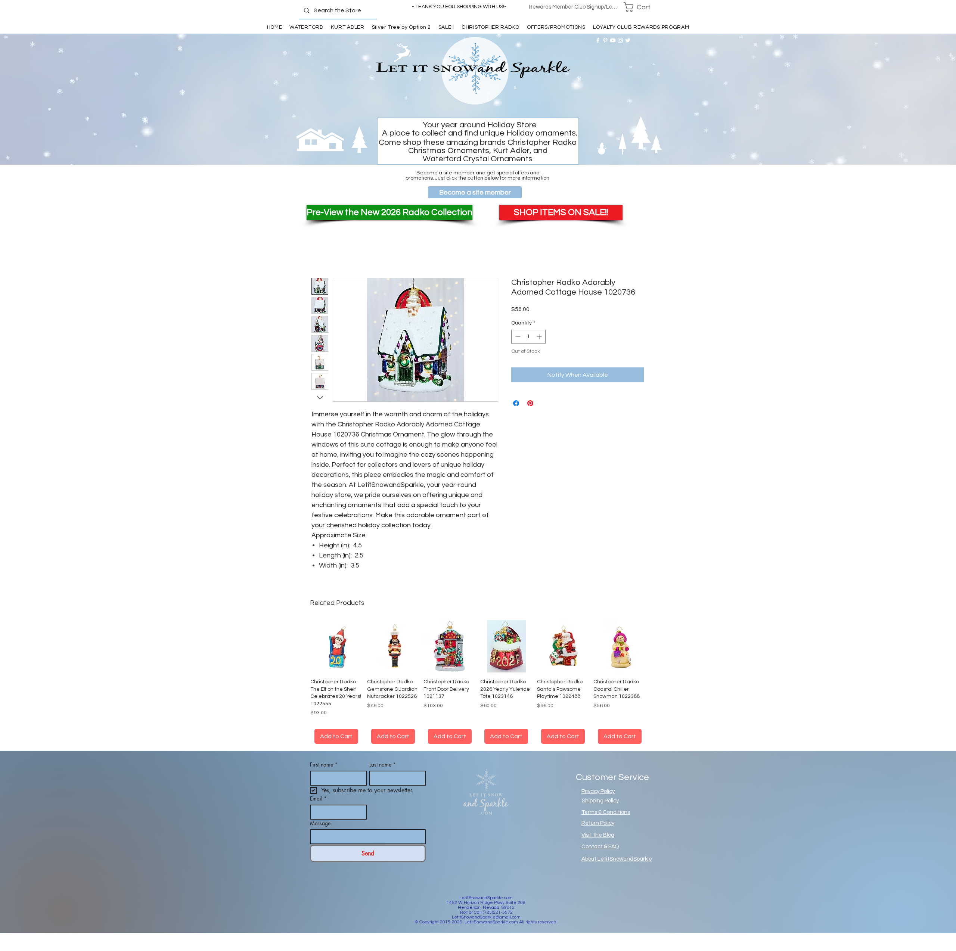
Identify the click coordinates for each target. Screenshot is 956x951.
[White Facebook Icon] (598, 40)
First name (324, 764)
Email (318, 798)
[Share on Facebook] (516, 403)
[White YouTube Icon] (612, 40)
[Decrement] (517, 336)
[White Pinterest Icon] (605, 40)
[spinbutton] (528, 336)
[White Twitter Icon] (627, 40)
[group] (478, 682)
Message (320, 823)
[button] (642, 7)
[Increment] (539, 336)
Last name (382, 764)
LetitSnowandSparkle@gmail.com (486, 917)
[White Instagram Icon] (620, 40)
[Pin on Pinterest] (530, 403)
